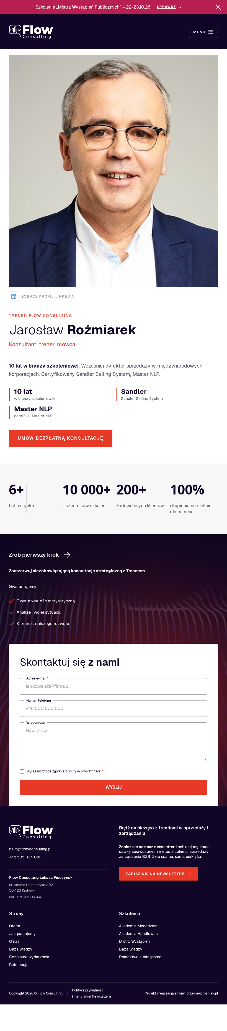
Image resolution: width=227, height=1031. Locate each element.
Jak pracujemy (22, 933)
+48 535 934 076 (24, 857)
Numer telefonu (38, 700)
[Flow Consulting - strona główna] (37, 832)
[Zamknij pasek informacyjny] (218, 7)
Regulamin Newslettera (92, 996)
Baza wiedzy (20, 949)
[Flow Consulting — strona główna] (31, 32)
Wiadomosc (35, 722)
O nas (14, 941)
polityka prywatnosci (84, 771)
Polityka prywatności (88, 990)
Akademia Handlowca (138, 933)
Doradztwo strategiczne (140, 956)
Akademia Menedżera (138, 925)
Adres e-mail (37, 678)
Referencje (19, 964)
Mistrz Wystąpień (134, 941)
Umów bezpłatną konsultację (61, 438)
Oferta (14, 925)
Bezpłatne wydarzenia (29, 956)
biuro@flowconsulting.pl (30, 849)
